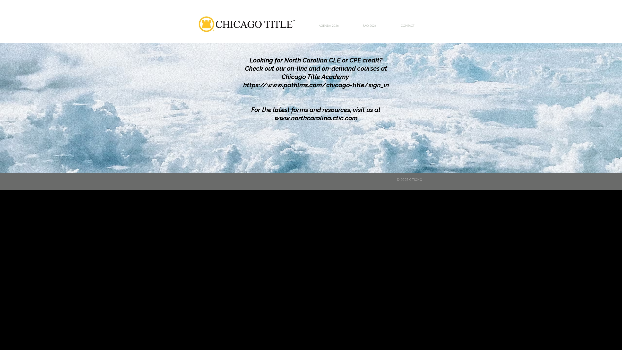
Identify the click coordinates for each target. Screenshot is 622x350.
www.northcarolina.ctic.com (316, 118)
